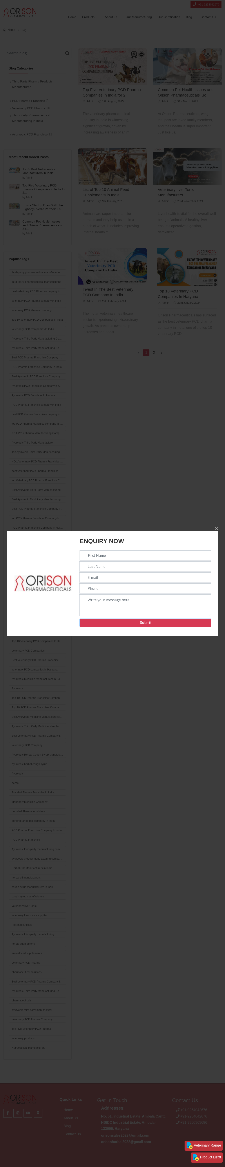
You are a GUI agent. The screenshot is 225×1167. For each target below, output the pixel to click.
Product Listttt (210, 1157)
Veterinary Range (207, 1145)
